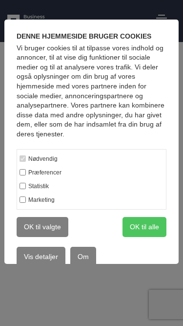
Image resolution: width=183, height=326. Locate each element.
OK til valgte (42, 227)
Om (83, 257)
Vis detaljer (41, 257)
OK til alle (144, 227)
